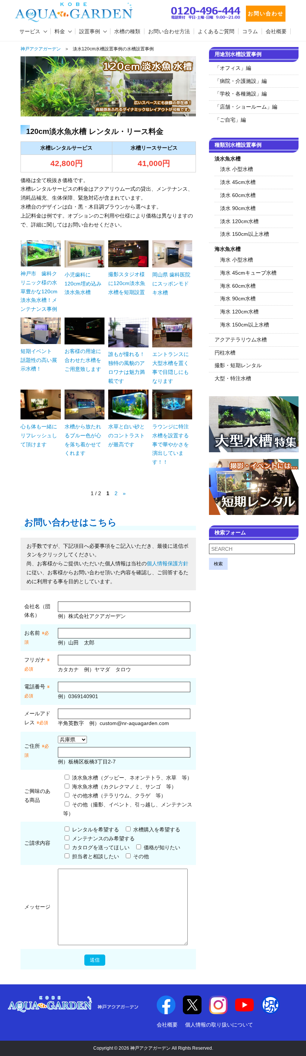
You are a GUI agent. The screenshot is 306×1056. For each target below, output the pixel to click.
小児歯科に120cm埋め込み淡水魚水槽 (83, 284)
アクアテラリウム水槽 (241, 340)
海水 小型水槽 (236, 260)
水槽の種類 (127, 31)
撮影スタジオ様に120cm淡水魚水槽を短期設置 (126, 283)
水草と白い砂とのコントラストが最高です (126, 435)
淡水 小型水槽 (236, 169)
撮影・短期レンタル (238, 365)
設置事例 (89, 31)
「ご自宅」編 (230, 120)
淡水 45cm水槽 (238, 182)
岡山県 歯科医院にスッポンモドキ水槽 (171, 284)
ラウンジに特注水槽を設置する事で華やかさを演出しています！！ (170, 444)
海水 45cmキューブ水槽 (248, 273)
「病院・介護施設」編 (241, 81)
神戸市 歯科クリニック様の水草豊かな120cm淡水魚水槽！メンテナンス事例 (39, 291)
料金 (59, 31)
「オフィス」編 (233, 68)
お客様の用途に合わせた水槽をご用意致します (83, 360)
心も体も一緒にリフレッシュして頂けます (39, 435)
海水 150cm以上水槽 (244, 325)
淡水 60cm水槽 (238, 195)
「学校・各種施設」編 (241, 94)
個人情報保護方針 (167, 563)
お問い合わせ (266, 13)
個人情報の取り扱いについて (219, 1025)
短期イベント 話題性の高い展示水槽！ (39, 360)
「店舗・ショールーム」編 (246, 107)
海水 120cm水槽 (239, 312)
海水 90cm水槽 (238, 299)
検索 (218, 563)
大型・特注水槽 (233, 378)
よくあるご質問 (216, 31)
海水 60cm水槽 (238, 286)
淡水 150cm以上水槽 (244, 234)
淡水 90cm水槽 (238, 208)
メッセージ (37, 907)
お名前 (32, 633)
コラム (250, 31)
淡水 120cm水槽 (239, 221)
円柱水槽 (225, 353)
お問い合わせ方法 (169, 31)
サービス (29, 31)
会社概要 (276, 31)
